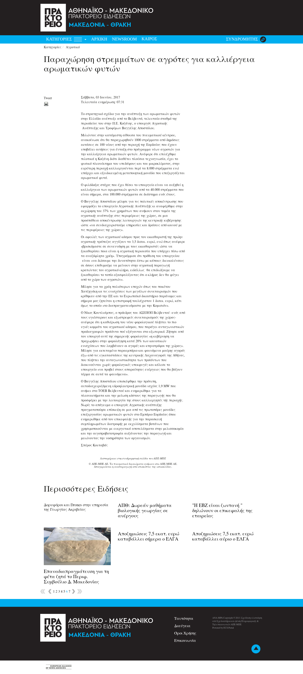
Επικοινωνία (185, 640)
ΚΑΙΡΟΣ (149, 38)
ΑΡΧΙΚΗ (99, 39)
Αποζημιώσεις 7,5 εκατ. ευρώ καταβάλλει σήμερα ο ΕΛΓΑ (148, 536)
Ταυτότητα (183, 618)
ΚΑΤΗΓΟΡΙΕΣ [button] (59, 39)
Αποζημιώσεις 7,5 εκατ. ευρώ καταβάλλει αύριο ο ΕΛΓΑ (223, 536)
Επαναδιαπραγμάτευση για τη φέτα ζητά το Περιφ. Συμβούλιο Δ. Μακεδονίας (76, 576)
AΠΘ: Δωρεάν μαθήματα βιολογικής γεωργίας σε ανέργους (145, 510)
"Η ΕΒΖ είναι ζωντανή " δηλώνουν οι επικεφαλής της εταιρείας (222, 510)
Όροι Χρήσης (185, 633)
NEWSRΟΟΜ (124, 39)
